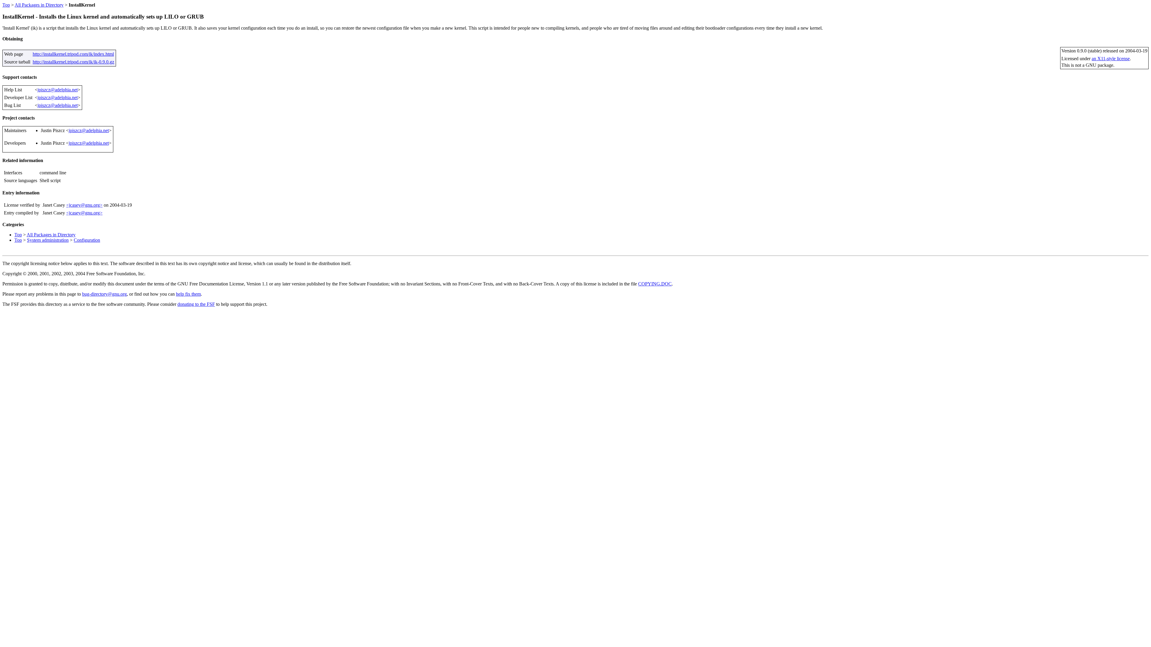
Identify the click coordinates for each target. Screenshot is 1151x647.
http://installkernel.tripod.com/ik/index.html (73, 54)
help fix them (188, 294)
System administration (48, 240)
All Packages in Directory (39, 4)
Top (6, 4)
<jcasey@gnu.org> (84, 205)
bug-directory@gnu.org (104, 294)
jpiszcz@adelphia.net (57, 89)
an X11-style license (1111, 58)
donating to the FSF (196, 304)
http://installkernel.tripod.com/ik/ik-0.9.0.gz (73, 61)
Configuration (87, 240)
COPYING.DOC (655, 283)
